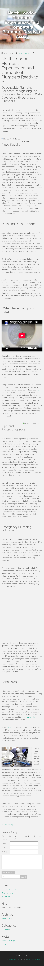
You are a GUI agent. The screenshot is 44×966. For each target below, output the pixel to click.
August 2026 (7, 918)
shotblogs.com (14, 959)
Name (4, 843)
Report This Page (7, 825)
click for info (11, 727)
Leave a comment (24, 53)
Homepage (6, 896)
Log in (4, 944)
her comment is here (29, 717)
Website (5, 852)
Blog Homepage (8, 893)
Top (18, 955)
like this (39, 390)
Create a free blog (9, 889)
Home (37, 53)
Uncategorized (8, 929)
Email (4, 847)
